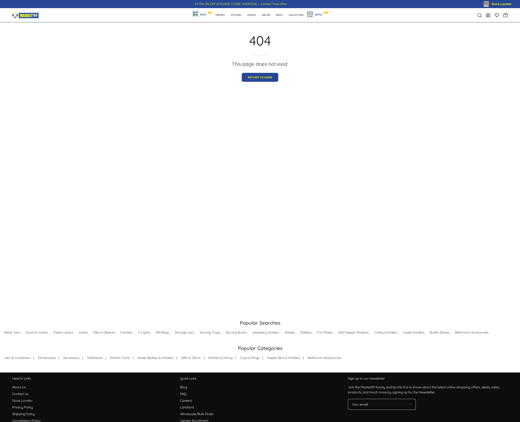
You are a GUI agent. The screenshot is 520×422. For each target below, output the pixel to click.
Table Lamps (63, 332)
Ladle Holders (413, 332)
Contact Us (20, 394)
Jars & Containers (17, 358)
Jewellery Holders (265, 332)
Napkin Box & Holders (283, 358)
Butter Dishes (440, 332)
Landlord (187, 407)
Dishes (290, 332)
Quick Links (188, 378)
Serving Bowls (236, 332)
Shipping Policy (23, 414)
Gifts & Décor (191, 358)
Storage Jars (184, 332)
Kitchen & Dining (220, 358)
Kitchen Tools (120, 358)
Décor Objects (104, 332)
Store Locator (22, 400)
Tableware (95, 358)
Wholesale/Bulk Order (197, 414)
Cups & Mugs (250, 358)
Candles (126, 332)
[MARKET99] (25, 15)
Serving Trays (210, 332)
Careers (186, 400)
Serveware (71, 358)
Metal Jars (12, 332)
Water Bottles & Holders (156, 358)
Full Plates (325, 332)
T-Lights (144, 332)
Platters (306, 332)
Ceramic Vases (36, 332)
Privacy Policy (22, 407)
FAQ (183, 394)
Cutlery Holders (386, 332)
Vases (83, 332)
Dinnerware (47, 358)
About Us (19, 387)
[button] (279, 15)
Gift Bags (162, 332)
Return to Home (260, 77)
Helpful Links (21, 378)
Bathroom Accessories (472, 332)
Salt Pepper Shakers (353, 332)
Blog (183, 387)
